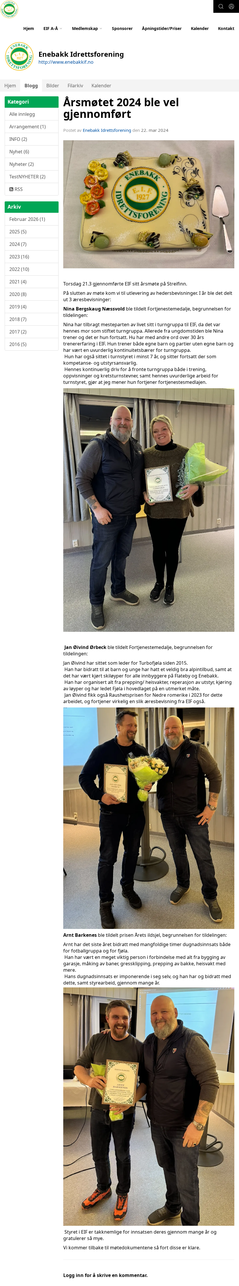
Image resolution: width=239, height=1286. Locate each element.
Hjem (28, 28)
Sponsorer (122, 28)
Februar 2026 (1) (27, 219)
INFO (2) (18, 139)
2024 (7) (18, 244)
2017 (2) (18, 332)
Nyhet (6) (19, 151)
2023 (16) (19, 256)
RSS (18, 189)
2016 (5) (18, 344)
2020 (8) (18, 294)
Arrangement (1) (27, 126)
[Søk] (221, 6)
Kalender (200, 28)
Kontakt (226, 28)
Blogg (31, 85)
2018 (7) (18, 319)
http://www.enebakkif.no (66, 62)
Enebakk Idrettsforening (107, 130)
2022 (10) (19, 269)
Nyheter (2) (21, 164)
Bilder (52, 85)
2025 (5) (18, 231)
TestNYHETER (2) (27, 176)
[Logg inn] (231, 6)
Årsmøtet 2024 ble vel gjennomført (121, 108)
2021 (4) (18, 282)
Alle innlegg (22, 114)
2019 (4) (18, 307)
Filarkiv (75, 85)
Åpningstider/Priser (162, 28)
